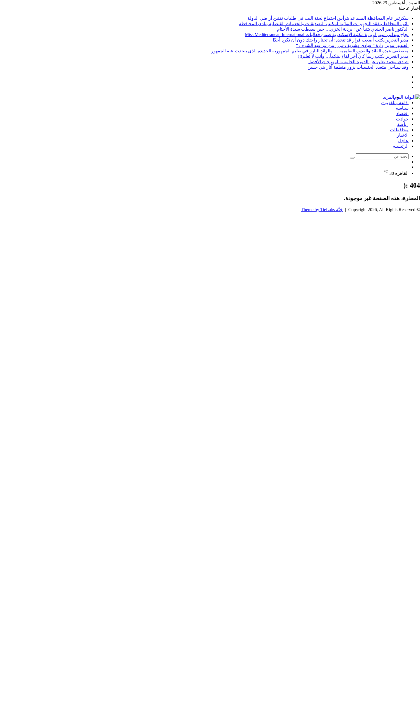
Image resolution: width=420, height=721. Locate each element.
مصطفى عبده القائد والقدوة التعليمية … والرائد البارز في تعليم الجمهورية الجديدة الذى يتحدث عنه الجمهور (310, 50)
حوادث (402, 118)
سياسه (402, 108)
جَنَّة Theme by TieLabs (322, 209)
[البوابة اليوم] (407, 97)
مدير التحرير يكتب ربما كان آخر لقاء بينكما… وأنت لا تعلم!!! (353, 56)
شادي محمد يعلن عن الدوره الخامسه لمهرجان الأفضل (358, 61)
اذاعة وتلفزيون (395, 102)
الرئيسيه (401, 146)
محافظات (399, 129)
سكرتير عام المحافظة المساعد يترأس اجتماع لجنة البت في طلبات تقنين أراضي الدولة (327, 18)
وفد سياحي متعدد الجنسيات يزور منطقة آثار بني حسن (358, 67)
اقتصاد (402, 113)
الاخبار (403, 135)
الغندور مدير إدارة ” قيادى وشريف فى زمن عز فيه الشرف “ (352, 45)
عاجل (403, 140)
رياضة (403, 124)
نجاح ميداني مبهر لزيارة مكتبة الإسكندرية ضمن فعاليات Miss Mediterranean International (327, 34)
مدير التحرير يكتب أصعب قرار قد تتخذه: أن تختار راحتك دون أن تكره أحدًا (341, 39)
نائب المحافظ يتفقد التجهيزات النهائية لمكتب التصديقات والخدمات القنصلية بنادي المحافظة (324, 23)
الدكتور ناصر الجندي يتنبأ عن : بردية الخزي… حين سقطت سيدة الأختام (343, 29)
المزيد (388, 97)
